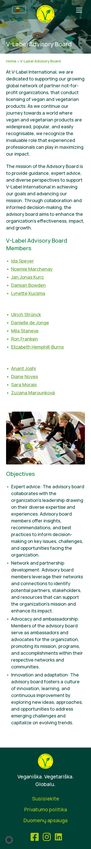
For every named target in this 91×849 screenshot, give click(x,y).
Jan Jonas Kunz (27, 277)
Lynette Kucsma (28, 293)
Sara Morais (24, 384)
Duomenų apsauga (45, 820)
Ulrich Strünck (26, 314)
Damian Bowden (28, 285)
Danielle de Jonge (30, 323)
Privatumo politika (45, 809)
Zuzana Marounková (33, 393)
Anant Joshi (23, 368)
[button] (9, 840)
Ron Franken (24, 339)
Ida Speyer (22, 261)
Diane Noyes (24, 376)
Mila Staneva (24, 331)
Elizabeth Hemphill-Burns (37, 347)
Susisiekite (45, 798)
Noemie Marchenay (32, 269)
